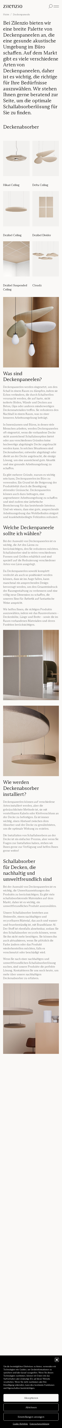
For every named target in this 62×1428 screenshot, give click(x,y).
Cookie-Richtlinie (20, 1424)
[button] (57, 1359)
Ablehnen (31, 1407)
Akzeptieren (31, 1397)
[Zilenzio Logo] (25, 6)
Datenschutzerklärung (39, 1424)
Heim (6, 14)
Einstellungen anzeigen (31, 1416)
